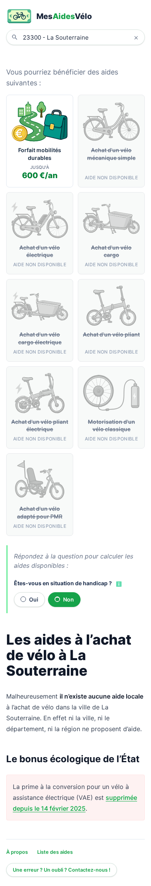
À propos (17, 852)
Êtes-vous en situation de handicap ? (63, 583)
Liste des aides (55, 852)
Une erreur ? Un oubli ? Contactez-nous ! (61, 870)
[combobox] (81, 37)
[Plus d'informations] (118, 584)
